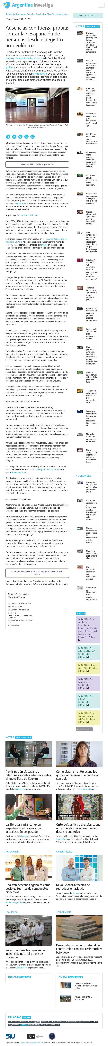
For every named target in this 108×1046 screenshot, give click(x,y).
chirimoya (21, 968)
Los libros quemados (44, 164)
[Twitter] (14, 137)
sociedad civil (20, 789)
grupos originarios (84, 789)
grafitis (9, 67)
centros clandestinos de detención (24, 58)
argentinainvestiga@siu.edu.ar (31, 1043)
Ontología (60, 839)
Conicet (76, 893)
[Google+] (20, 137)
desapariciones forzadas (48, 469)
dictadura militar (19, 472)
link (80, 640)
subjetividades (20, 203)
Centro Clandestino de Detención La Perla (66, 1022)
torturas (43, 245)
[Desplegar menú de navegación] (101, 5)
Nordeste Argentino (14, 902)
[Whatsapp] (32, 137)
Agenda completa (84, 729)
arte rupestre (39, 73)
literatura (25, 836)
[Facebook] (8, 137)
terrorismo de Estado (29, 215)
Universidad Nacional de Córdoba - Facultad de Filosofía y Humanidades (36, 14)
